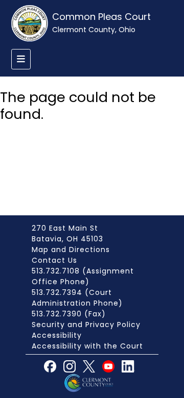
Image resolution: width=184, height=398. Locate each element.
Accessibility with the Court (87, 346)
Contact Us (54, 260)
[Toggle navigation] (21, 59)
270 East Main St (65, 228)
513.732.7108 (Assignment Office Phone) (83, 276)
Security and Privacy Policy (86, 324)
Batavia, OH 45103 (67, 239)
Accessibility (57, 335)
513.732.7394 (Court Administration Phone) (77, 297)
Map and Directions (71, 249)
